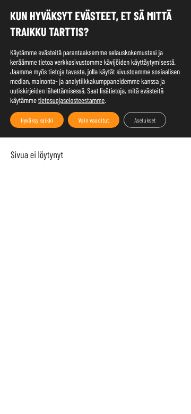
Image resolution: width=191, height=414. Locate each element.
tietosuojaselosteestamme (71, 100)
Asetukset (144, 120)
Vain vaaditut (94, 120)
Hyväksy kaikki (37, 120)
